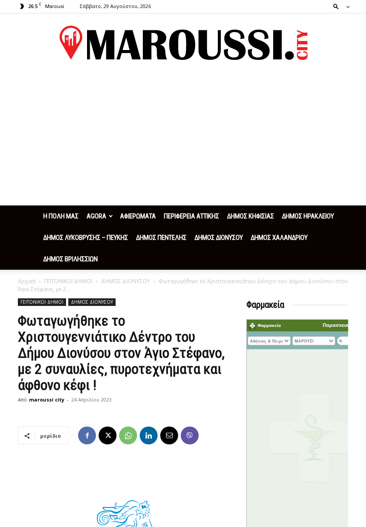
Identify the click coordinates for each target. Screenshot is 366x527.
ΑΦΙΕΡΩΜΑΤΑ (138, 216)
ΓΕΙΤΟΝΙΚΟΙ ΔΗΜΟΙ (68, 281)
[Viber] (190, 435)
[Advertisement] (183, 138)
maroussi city (46, 399)
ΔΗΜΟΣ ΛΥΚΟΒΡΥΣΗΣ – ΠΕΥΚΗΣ (85, 238)
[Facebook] (87, 435)
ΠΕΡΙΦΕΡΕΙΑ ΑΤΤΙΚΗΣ (191, 216)
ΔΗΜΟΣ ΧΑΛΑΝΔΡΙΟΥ (279, 238)
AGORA (96, 216)
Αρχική (27, 281)
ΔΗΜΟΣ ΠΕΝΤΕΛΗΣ (161, 238)
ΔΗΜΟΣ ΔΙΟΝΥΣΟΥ (219, 238)
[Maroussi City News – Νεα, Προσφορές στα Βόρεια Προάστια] (183, 43)
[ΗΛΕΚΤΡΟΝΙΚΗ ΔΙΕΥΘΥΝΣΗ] (169, 435)
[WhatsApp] (128, 435)
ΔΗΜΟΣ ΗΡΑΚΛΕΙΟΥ (308, 216)
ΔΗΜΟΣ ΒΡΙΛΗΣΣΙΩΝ (70, 259)
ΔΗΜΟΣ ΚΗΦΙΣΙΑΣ (250, 216)
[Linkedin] (149, 435)
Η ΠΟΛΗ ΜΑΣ (61, 216)
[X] (107, 435)
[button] (338, 6)
